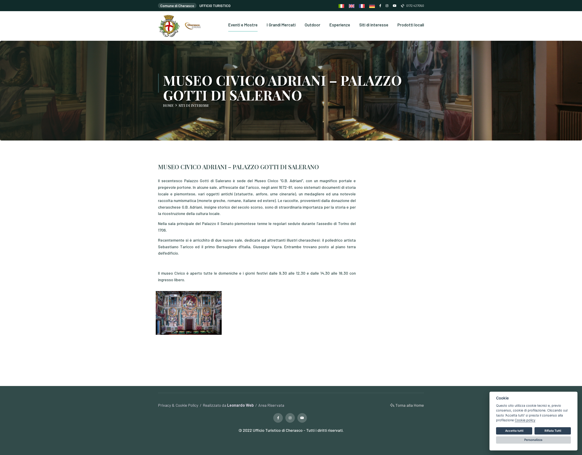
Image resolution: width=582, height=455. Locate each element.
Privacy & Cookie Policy (178, 405)
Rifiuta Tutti (552, 430)
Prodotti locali (410, 24)
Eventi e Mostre (243, 24)
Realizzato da (228, 405)
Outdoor (312, 24)
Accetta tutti (514, 430)
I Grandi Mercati (281, 24)
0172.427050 (414, 6)
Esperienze (339, 24)
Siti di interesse (373, 24)
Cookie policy (525, 420)
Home (168, 105)
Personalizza (533, 440)
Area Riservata (271, 405)
